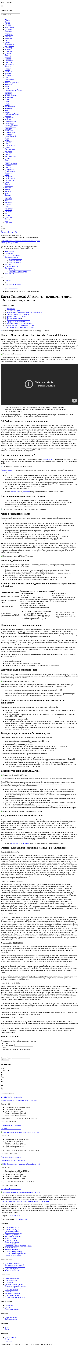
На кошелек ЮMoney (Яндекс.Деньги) (18, 1246)
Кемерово (8, 84)
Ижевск (7, 70)
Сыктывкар (9, 186)
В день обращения (11, 1269)
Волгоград (8, 49)
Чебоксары (9, 208)
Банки (7, 1329)
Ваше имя (4, 1043)
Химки (7, 206)
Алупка (7, 22)
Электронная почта (7, 1045)
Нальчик (8, 116)
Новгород (8, 129)
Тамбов (7, 189)
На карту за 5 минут (12, 1229)
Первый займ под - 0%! (9, 232)
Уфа (6, 200)
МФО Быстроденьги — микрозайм (13, 1160)
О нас (7, 1339)
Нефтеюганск (10, 119)
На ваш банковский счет (13, 1255)
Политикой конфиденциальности (37, 1201)
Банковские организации (18, 272)
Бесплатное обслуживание (14, 1288)
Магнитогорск (10, 106)
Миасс (7, 110)
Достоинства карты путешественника (20, 323)
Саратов (8, 167)
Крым (7, 99)
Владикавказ (9, 46)
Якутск (7, 219)
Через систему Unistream (13, 1251)
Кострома (8, 92)
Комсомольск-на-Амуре (13, 90)
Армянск (8, 25)
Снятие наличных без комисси (15, 1286)
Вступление (11, 309)
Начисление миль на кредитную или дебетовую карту (25, 312)
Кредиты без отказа (12, 1270)
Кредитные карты (15, 259)
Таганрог (8, 188)
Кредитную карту (7, 470)
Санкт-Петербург (11, 164)
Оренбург (8, 141)
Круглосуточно (10, 1238)
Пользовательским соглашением (12, 1201)
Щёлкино (8, 217)
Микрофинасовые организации (20, 270)
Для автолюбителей (12, 1279)
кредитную (15, 492)
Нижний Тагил (10, 127)
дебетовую (26, 492)
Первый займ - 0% (30, 1100)
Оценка (3, 1047)
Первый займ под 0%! (12, 1227)
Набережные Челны (12, 114)
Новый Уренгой (10, 136)
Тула (6, 193)
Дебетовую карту (48, 459)
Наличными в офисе (12, 1240)
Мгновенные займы (12, 1231)
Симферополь (10, 171)
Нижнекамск (9, 123)
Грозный (8, 57)
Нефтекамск (9, 118)
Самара (7, 162)
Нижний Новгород (11, 125)
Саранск (8, 165)
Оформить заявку (15, 1125)
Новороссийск (10, 132)
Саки (7, 160)
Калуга (7, 81)
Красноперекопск (11, 95)
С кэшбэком (9, 1282)
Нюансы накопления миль (16, 316)
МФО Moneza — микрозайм (11, 1129)
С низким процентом (12, 1263)
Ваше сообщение (7, 1058)
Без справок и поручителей (14, 1265)
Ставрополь (9, 176)
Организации (9, 268)
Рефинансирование (12, 266)
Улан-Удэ (8, 197)
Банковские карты (11, 257)
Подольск (8, 151)
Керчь (7, 86)
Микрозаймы (9, 251)
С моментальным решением (15, 1267)
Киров (7, 88)
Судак (7, 182)
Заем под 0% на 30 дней (30, 1132)
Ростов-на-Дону (10, 156)
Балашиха (8, 31)
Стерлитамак (9, 180)
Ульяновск (8, 199)
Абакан (7, 20)
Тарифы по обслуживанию (16, 322)
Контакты (8, 1341)
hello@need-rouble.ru (23, 1219)
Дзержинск (9, 60)
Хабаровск (8, 204)
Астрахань (8, 29)
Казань (7, 77)
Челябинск (8, 210)
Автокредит (9, 253)
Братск (7, 40)
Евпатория (8, 62)
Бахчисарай (9, 35)
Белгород (8, 36)
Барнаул (7, 33)
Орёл (7, 140)
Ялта (6, 221)
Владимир (8, 48)
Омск (7, 138)
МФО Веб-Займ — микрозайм (11, 1097)
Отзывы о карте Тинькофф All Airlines (20, 327)
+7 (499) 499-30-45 (14, 1215)
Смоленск (8, 173)
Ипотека (8, 264)
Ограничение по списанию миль (18, 320)
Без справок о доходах (12, 1293)
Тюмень (7, 195)
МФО (7, 1327)
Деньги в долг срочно (12, 1235)
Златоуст (8, 66)
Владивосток (9, 44)
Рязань (7, 158)
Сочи (7, 175)
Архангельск (9, 27)
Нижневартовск (10, 121)
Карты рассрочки (15, 261)
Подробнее (5, 1125)
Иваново (8, 68)
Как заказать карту (13, 310)
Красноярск (9, 97)
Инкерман (8, 71)
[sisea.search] (1, 226)
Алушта (7, 24)
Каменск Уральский (12, 83)
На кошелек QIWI (11, 1247)
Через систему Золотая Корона (15, 1253)
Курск (7, 103)
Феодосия (8, 202)
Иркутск (8, 73)
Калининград (9, 79)
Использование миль (14, 318)
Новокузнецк (9, 130)
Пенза (7, 143)
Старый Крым (10, 178)
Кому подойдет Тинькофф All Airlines (20, 325)
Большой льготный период (14, 1284)
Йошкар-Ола (9, 75)
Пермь (7, 147)
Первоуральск (10, 145)
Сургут (7, 184)
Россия (7, 154)
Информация (9, 273)
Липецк (7, 105)
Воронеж (8, 55)
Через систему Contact (12, 1249)
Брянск (7, 42)
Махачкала (8, 108)
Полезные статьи (11, 1337)
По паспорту (9, 1291)
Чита (6, 213)
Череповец (8, 211)
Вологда (8, 53)
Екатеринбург (10, 64)
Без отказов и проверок (13, 1236)
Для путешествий (11, 1280)
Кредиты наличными (12, 255)
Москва (7, 112)
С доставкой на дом (12, 1242)
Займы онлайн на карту (13, 1233)
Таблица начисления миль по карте (19, 314)
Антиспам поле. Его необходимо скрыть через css (18, 1041)
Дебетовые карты (15, 262)
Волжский (8, 51)
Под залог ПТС (10, 1244)
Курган (7, 101)
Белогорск (8, 38)
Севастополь (9, 169)
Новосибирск (9, 134)
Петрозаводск (10, 149)
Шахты (7, 215)
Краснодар (8, 94)
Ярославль (8, 223)
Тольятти (8, 191)
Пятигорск (8, 153)
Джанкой (8, 59)
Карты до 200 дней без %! (10, 243)
